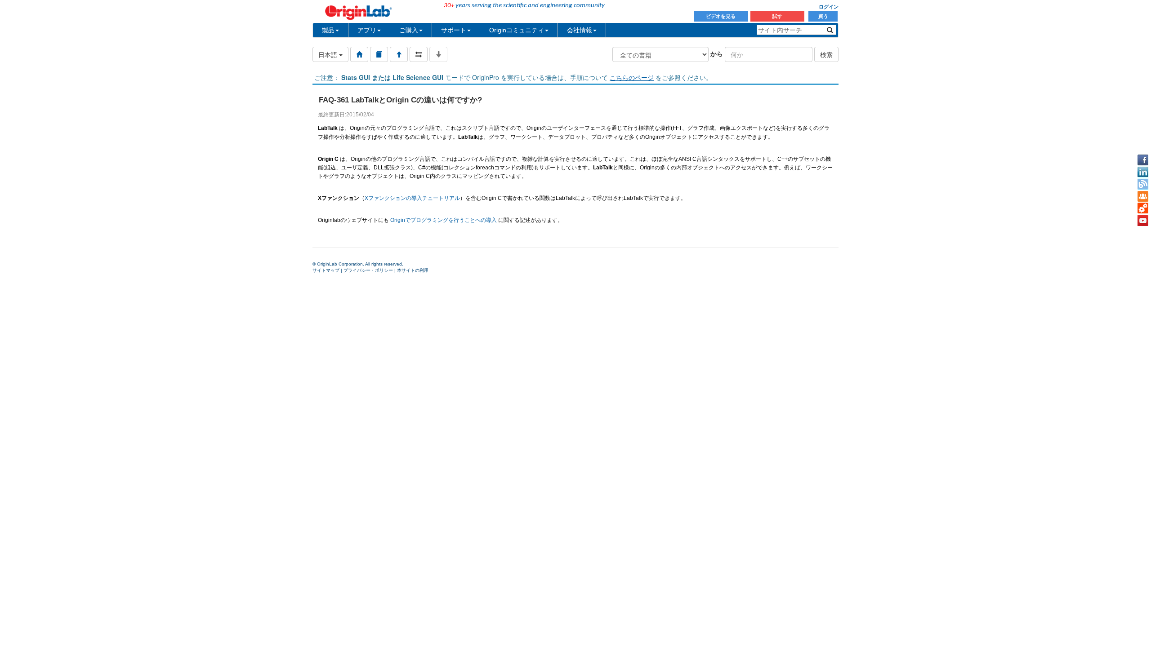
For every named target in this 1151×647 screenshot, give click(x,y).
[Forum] (1143, 196)
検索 (826, 54)
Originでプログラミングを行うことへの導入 (443, 220)
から (716, 53)
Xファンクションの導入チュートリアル (412, 198)
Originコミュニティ (516, 30)
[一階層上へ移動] (399, 54)
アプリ (366, 30)
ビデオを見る (721, 16)
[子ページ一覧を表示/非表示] (438, 54)
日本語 (328, 54)
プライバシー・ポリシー (368, 270)
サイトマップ (325, 270)
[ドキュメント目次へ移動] (359, 54)
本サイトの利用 (412, 270)
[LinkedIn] (1143, 172)
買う (823, 16)
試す (777, 16)
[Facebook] (1143, 160)
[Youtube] (1143, 220)
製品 (328, 30)
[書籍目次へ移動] (379, 54)
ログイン (829, 6)
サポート (453, 30)
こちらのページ (632, 77)
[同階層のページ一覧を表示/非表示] (419, 54)
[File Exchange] (1143, 208)
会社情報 (579, 30)
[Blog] (1143, 184)
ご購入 (408, 30)
